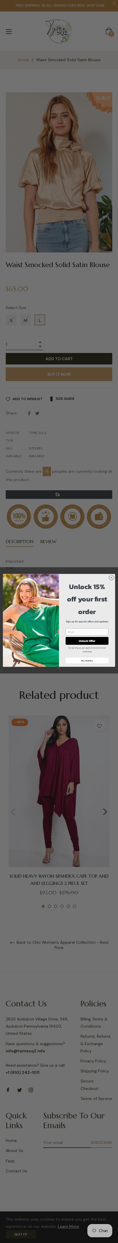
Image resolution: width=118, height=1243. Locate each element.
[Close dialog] (111, 577)
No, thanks (87, 660)
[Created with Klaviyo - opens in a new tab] (59, 668)
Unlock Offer (87, 641)
